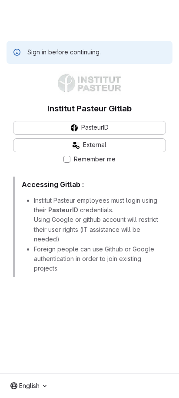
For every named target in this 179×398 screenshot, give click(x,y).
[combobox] (28, 386)
